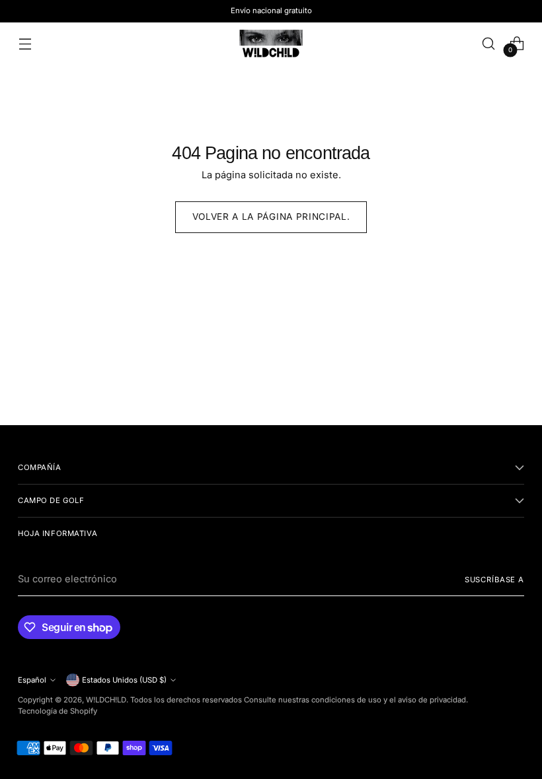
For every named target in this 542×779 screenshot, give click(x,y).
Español (32, 680)
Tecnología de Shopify (57, 711)
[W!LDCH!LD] (271, 43)
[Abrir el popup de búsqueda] (488, 43)
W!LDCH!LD (106, 699)
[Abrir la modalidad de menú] (24, 43)
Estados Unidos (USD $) (124, 680)
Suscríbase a (494, 579)
